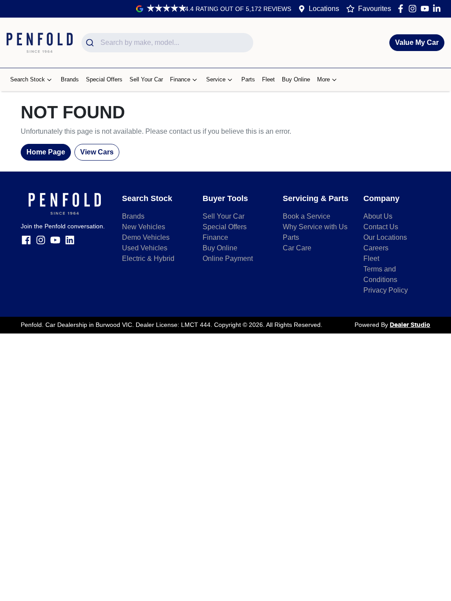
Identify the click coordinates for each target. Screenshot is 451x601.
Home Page (45, 152)
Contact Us (380, 227)
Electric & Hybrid (148, 258)
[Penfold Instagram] (414, 8)
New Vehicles (143, 227)
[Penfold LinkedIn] (438, 8)
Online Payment (228, 258)
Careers (375, 248)
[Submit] (90, 42)
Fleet (268, 79)
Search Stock (27, 79)
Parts (248, 79)
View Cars (97, 152)
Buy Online (296, 79)
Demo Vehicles (146, 237)
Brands (70, 79)
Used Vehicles (144, 248)
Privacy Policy (385, 290)
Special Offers (104, 79)
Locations (324, 8)
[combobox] (167, 42)
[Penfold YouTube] (427, 8)
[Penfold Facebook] (402, 8)
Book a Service (306, 216)
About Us (377, 216)
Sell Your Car (146, 79)
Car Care (297, 248)
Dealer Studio (410, 325)
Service (216, 79)
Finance (180, 79)
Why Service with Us (315, 227)
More (323, 79)
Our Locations (385, 237)
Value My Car (417, 42)
